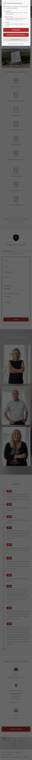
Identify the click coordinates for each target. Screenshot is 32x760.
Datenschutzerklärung (13, 43)
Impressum (21, 43)
